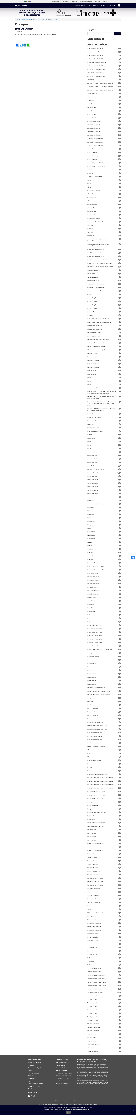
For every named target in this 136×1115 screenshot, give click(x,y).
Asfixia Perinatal (91, 104)
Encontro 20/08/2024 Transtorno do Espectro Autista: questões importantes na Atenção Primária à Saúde (101, 403)
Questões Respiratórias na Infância (96, 822)
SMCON (89, 944)
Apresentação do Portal (62, 1068)
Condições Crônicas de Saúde (95, 249)
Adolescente (90, 79)
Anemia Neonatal (92, 93)
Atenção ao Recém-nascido (94, 135)
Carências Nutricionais (93, 218)
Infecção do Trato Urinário (94, 563)
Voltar (18, 19)
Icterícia (89, 542)
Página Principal (21, 5)
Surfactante (90, 958)
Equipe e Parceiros (33, 1081)
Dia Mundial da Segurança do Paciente (98, 339)
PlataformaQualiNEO (93, 743)
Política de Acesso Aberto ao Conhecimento (97, 1080)
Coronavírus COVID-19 (93, 280)
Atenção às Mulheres (61, 1070)
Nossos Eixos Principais (34, 1062)
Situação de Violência (93, 933)
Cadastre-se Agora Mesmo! (35, 1083)
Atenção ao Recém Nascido (63, 1075)
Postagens (31, 1065)
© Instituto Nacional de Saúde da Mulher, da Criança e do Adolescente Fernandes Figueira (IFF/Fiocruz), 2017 (68, 1104)
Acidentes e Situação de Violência (96, 59)
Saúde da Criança (92, 854)
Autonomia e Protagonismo (94, 176)
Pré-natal (89, 764)
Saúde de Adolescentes (93, 871)
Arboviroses (90, 97)
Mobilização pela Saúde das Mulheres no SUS (99, 649)
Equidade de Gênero (93, 421)
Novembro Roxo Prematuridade (96, 687)
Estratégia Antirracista (93, 427)
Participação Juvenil (92, 708)
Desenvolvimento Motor (94, 332)
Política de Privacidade (62, 1062)
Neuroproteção (91, 673)
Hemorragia (90, 497)
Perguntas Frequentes (34, 1086)
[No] (134, 1110)
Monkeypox (90, 653)
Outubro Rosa (91, 701)
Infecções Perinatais (92, 573)
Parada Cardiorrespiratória (94, 705)
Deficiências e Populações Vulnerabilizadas (99, 322)
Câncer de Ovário (92, 208)
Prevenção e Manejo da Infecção (96, 791)
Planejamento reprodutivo (94, 732)
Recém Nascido (91, 829)
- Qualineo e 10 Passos (63, 1078)
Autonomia (90, 169)
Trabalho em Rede (92, 996)
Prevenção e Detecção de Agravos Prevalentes (100, 777)
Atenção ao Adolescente (94, 121)
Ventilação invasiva (92, 1017)
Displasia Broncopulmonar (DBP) (96, 346)
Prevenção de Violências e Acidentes (97, 774)
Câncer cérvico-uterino (93, 190)
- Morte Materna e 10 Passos (64, 1073)
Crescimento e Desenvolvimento (96, 284)
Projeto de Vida (91, 816)
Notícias (30, 1075)
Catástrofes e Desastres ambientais (97, 221)
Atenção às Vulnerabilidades (95, 138)
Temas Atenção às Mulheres (95, 989)
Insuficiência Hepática (93, 594)
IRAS (88, 615)
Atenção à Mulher (92, 118)
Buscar (117, 34)
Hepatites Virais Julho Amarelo (95, 504)
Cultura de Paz (91, 312)
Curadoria (90, 315)
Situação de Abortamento (94, 923)
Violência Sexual (91, 1034)
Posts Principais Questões (94, 760)
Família (89, 441)
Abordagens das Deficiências (95, 48)
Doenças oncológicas (93, 360)
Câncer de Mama (92, 201)
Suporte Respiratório (93, 947)
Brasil (27, 1)
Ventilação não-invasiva (93, 1023)
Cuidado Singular (92, 298)
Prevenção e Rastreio (93, 802)
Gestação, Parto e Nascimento (95, 466)
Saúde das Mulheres (92, 864)
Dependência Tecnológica (94, 325)
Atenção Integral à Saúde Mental (96, 163)
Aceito (68, 1112)
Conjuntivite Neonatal (93, 270)
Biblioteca (31, 1078)
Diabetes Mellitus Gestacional (95, 343)
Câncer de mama (91, 197)
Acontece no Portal (33, 1073)
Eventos (89, 434)
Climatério (90, 225)
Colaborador (90, 235)
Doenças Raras (91, 370)
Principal (89, 809)
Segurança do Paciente (93, 888)
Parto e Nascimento (92, 712)
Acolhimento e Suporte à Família (96, 69)
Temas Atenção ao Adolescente (96, 975)
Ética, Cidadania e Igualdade (95, 431)
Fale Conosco (91, 438)
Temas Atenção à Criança (94, 968)
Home (89, 528)
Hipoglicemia (91, 521)
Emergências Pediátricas (94, 388)
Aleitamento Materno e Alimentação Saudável (100, 83)
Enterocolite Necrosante (94, 414)
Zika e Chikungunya (92, 1048)
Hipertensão (90, 514)
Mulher (89, 670)
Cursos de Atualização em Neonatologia (98, 318)
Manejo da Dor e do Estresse (95, 635)
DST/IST (89, 377)
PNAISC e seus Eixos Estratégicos (96, 746)
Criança (89, 294)
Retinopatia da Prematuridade (95, 843)
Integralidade (91, 601)
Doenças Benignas (92, 357)
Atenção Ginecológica (93, 152)
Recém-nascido (91, 833)
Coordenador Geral (92, 277)
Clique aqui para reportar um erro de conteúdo (68, 1101)
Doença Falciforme (92, 353)
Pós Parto (90, 750)
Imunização (90, 549)
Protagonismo (91, 819)
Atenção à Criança (92, 114)
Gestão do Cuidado (92, 476)
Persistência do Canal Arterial (95, 722)
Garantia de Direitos (92, 452)
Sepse (89, 906)
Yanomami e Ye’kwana (93, 1044)
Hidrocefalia (90, 507)
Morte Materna (91, 660)
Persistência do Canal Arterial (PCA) (97, 725)
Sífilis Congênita (91, 916)
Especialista (90, 424)
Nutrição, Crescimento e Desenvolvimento (98, 691)
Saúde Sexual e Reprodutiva (95, 878)
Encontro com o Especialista (36, 1068)
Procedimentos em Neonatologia (96, 812)
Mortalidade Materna (93, 656)
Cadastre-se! (94, 5)
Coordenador (91, 273)
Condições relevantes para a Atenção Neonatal (100, 259)
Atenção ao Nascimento (93, 124)
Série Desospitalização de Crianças (96, 913)
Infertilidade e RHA (92, 587)
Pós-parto (90, 753)
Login (113, 5)
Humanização (91, 531)
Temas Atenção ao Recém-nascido (96, 982)
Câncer (89, 180)
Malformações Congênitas (94, 625)
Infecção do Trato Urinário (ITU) (95, 566)
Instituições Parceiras (93, 590)
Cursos (30, 1070)
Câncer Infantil (91, 214)
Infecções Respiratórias (93, 576)
